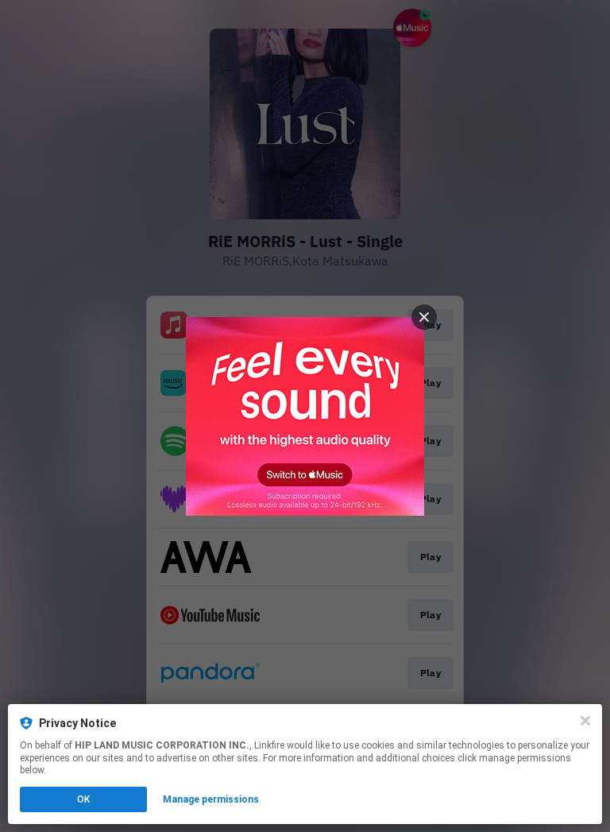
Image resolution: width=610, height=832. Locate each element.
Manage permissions (211, 799)
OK (83, 799)
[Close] (585, 720)
